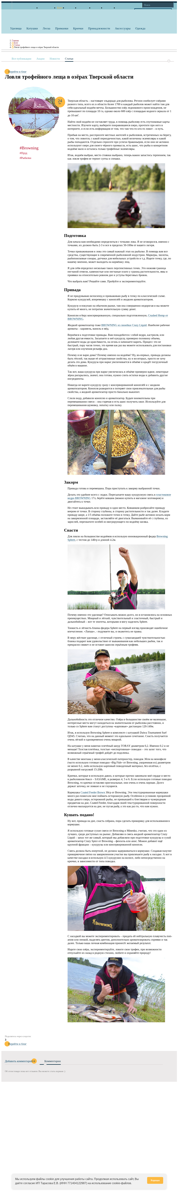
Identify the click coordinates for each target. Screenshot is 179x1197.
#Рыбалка (25, 157)
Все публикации (21, 58)
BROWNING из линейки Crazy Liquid (124, 325)
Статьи (17, 45)
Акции (40, 58)
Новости (55, 58)
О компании (46, 7)
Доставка (83, 7)
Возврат (109, 7)
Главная (15, 40)
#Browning (29, 148)
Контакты (122, 7)
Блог (16, 43)
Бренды (70, 7)
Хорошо (155, 1180)
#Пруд (23, 153)
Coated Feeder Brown (93, 792)
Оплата (96, 7)
